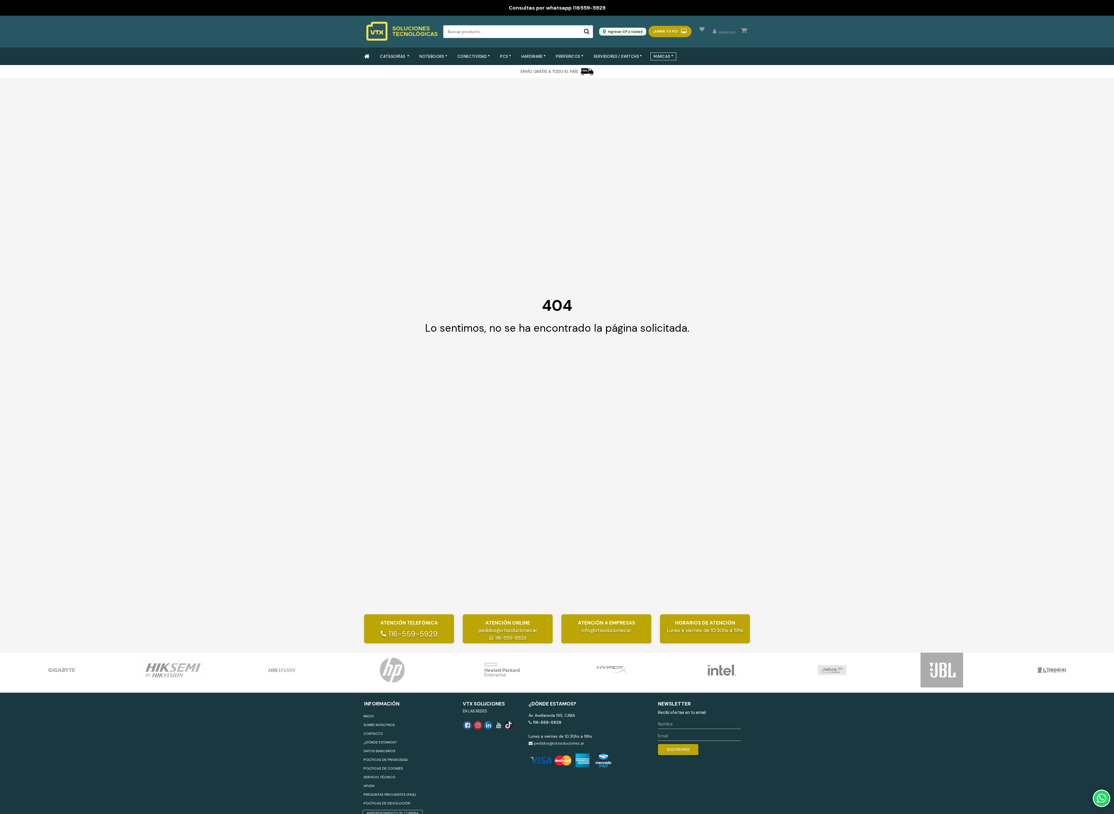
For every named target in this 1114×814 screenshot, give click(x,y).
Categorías (393, 56)
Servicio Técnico (379, 777)
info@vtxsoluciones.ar (606, 630)
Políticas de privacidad (386, 759)
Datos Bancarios (379, 751)
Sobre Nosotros (379, 725)
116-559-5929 (411, 634)
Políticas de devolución (387, 803)
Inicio (369, 716)
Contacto (373, 733)
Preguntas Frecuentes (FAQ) (390, 794)
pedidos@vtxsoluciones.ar (507, 630)
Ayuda (369, 786)
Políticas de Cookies (383, 768)
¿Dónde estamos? (380, 742)
